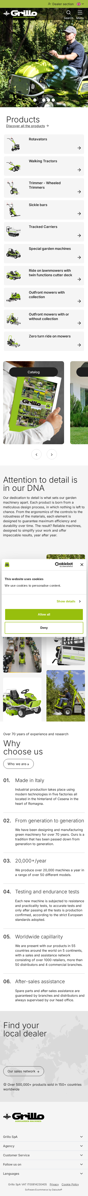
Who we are (17, 764)
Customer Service (16, 1155)
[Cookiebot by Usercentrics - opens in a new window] (55, 564)
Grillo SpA (10, 1137)
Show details (66, 601)
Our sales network (22, 1071)
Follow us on (12, 1164)
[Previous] (36, 454)
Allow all (44, 614)
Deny (44, 627)
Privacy (54, 1184)
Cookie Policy (70, 1184)
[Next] (52, 454)
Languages (11, 1174)
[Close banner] (81, 564)
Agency (9, 1146)
